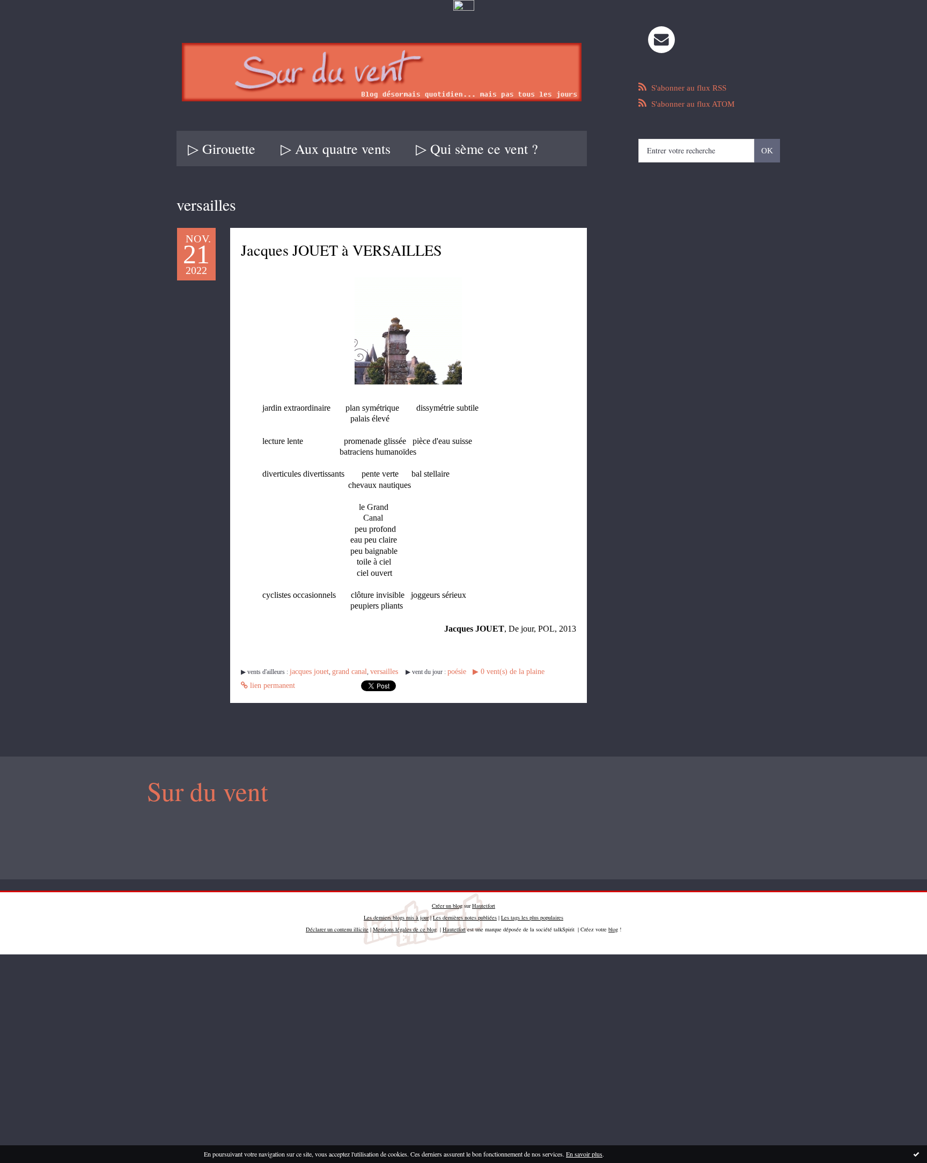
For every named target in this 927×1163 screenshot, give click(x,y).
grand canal (340, 674)
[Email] (661, 39)
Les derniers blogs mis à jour (396, 914)
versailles (369, 674)
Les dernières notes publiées (465, 914)
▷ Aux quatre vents (336, 148)
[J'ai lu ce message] (916, 1154)
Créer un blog (447, 903)
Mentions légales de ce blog (405, 926)
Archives (584, 148)
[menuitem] (221, 148)
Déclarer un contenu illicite (337, 926)
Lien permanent (546, 674)
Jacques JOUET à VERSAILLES (393, 249)
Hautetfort (483, 903)
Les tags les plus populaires (532, 914)
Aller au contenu (33, 22)
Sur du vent (200, 790)
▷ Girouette (221, 148)
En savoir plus (584, 1154)
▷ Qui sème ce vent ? (477, 148)
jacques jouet (306, 674)
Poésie (439, 674)
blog (613, 926)
